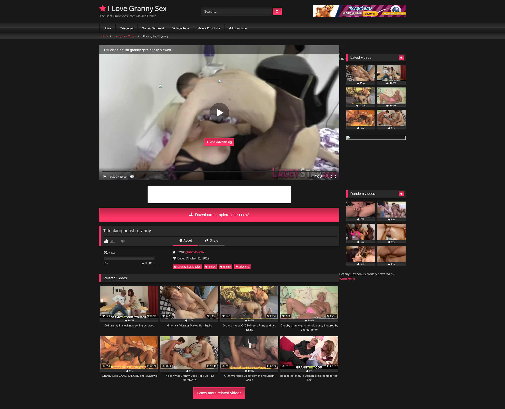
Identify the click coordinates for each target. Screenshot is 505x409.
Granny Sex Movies (124, 36)
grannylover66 (195, 252)
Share (213, 240)
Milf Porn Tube (238, 28)
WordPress (347, 279)
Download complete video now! (221, 215)
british (212, 266)
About (187, 240)
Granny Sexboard (153, 28)
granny (227, 266)
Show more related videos (219, 393)
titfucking (244, 266)
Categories (126, 28)
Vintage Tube (180, 28)
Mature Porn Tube (208, 28)
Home (107, 28)
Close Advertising (219, 142)
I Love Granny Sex (136, 8)
